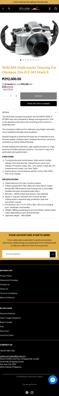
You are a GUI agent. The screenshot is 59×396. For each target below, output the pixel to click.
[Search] (9, 9)
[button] (52, 379)
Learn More (8, 89)
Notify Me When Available (38, 103)
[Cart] (56, 9)
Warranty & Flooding (9, 280)
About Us (4, 289)
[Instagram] (32, 392)
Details (5, 112)
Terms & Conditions (8, 293)
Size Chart (4, 331)
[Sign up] (53, 254)
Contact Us (5, 284)
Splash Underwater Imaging (32, 376)
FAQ (2, 326)
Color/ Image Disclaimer (10, 318)
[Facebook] (27, 392)
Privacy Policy (6, 276)
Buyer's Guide (6, 322)
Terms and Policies (30, 384)
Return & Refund (7, 297)
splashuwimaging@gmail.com (12, 356)
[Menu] (3, 8)
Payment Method (7, 313)
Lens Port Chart (6, 335)
